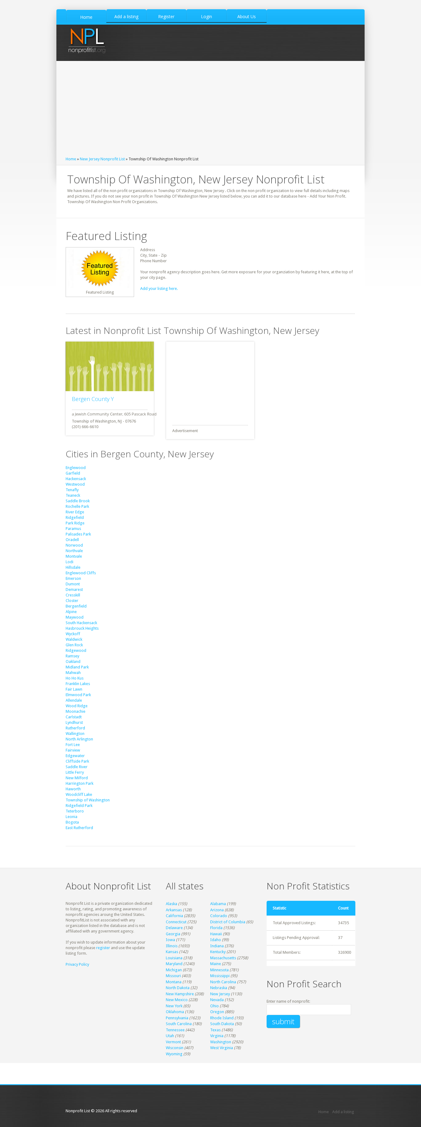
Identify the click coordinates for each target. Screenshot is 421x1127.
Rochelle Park (77, 506)
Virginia (216, 1035)
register (103, 947)
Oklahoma (175, 1011)
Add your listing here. (159, 288)
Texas (215, 1030)
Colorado (218, 915)
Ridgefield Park (79, 805)
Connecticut (176, 922)
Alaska (171, 903)
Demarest (74, 589)
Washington (220, 1042)
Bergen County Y (93, 399)
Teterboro (75, 811)
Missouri (173, 975)
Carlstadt (74, 717)
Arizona (217, 910)
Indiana (217, 946)
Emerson (73, 578)
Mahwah (73, 672)
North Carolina (223, 982)
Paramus (73, 528)
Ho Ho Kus (75, 678)
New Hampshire (180, 994)
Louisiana (174, 958)
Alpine (71, 611)
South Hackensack (81, 622)
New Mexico (177, 999)
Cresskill (73, 595)
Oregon (217, 1011)
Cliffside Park (77, 761)
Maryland (174, 963)
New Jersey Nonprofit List (102, 159)
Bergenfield (76, 606)
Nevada (217, 999)
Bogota (72, 822)
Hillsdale (73, 567)
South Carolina (179, 1023)
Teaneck (73, 495)
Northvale (74, 550)
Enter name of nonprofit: (288, 1001)
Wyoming (174, 1054)
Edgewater (75, 755)
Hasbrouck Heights (82, 628)
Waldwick (74, 639)
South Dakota (222, 1023)
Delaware (174, 927)
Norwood (74, 545)
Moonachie (75, 711)
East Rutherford (79, 827)
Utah (170, 1035)
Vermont (173, 1042)
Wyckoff (73, 634)
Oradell (72, 539)
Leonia (71, 816)
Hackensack (76, 478)
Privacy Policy (77, 964)
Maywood (75, 617)
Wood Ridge (77, 706)
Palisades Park (78, 534)
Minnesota (219, 970)
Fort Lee (73, 744)
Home (71, 159)
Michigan (174, 970)
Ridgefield (75, 517)
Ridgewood (76, 650)
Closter (72, 600)
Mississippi (220, 975)
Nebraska (218, 987)
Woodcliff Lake (79, 794)
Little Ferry (75, 772)
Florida (216, 927)
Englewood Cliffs (81, 573)
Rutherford (75, 728)
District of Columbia (227, 922)
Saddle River (77, 766)
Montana (174, 982)
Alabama (218, 903)
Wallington (75, 733)
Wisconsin (174, 1047)
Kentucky (218, 951)
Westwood (75, 484)
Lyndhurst (74, 722)
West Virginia (221, 1047)
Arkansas (174, 910)
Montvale (74, 556)
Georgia (173, 934)
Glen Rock (74, 645)
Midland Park (77, 667)
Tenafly (72, 489)
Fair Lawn (74, 689)
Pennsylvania (177, 1018)
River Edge (75, 512)
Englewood (76, 467)
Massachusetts (223, 958)
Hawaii (216, 934)
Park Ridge (75, 523)
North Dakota (178, 987)
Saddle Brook (78, 501)
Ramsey (72, 656)
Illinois (172, 946)
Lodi (69, 561)
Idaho (215, 939)
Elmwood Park (78, 694)
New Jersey (220, 994)
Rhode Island (222, 1018)
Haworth (73, 789)
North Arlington (79, 739)
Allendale (74, 700)
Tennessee (175, 1030)
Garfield (73, 473)
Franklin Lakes (78, 683)
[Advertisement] (210, 110)
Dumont (73, 584)
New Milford (77, 778)
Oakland (73, 661)
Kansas (172, 951)
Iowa (170, 939)
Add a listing (343, 1111)
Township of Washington (88, 800)
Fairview (73, 750)
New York (174, 1006)
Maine (215, 963)
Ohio (214, 1006)
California (174, 915)
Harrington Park (79, 783)
